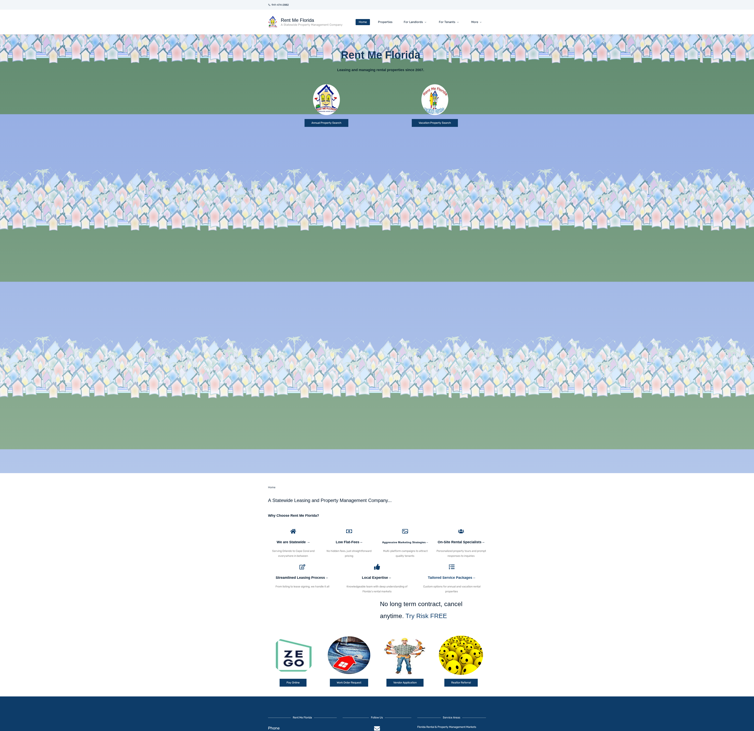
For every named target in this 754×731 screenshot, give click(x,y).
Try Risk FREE (426, 615)
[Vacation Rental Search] (434, 87)
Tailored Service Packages (450, 578)
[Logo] (273, 22)
